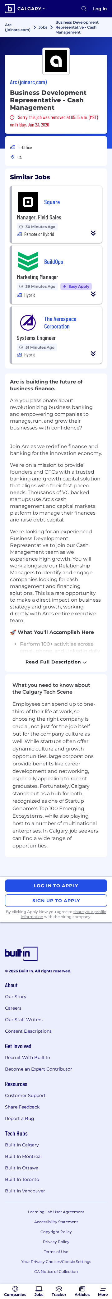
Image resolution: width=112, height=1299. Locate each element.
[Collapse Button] (93, 233)
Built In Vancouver (25, 1191)
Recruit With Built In (27, 1057)
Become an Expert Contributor (38, 1069)
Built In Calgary (22, 1145)
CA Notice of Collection (56, 1271)
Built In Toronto (22, 1179)
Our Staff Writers (24, 1019)
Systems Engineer (36, 337)
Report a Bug (19, 1118)
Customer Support (25, 1095)
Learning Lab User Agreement (56, 1211)
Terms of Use (56, 1251)
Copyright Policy (56, 1231)
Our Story (15, 996)
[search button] (84, 9)
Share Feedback (22, 1107)
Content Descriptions (28, 1031)
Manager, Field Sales (39, 217)
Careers (13, 1008)
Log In (100, 8)
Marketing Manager (37, 276)
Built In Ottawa (21, 1168)
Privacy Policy (56, 1241)
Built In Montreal (23, 1156)
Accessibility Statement (56, 1221)
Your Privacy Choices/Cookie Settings (56, 1261)
